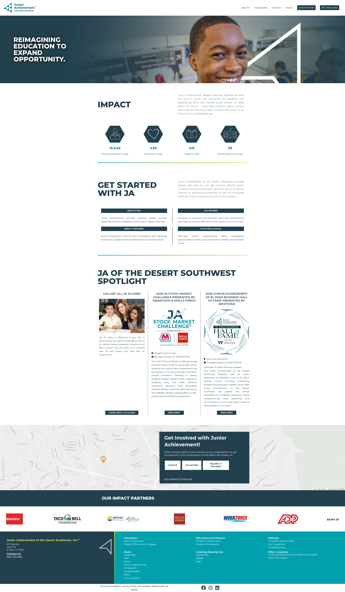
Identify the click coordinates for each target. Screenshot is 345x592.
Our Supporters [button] (276, 544)
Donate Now (306, 7)
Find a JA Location (277, 558)
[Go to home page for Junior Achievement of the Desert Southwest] (19, 8)
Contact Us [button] (14, 554)
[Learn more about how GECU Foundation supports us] (313, 518)
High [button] (198, 561)
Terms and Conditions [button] (110, 586)
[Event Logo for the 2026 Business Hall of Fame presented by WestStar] (226, 332)
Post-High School (211, 229)
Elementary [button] (202, 555)
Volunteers (211, 210)
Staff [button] (126, 558)
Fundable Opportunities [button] (281, 541)
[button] (249, 8)
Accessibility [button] (144, 586)
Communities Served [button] (135, 565)
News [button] (127, 574)
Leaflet (315, 489)
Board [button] (127, 561)
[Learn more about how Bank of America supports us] (88, 518)
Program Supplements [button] (208, 541)
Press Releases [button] (131, 571)
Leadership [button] (130, 555)
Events (276, 8)
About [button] (127, 552)
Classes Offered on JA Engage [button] (140, 544)
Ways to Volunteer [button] (134, 541)
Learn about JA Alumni (122, 412)
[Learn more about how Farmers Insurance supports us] (257, 518)
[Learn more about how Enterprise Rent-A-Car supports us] (201, 518)
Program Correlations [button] (207, 544)
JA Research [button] (130, 568)
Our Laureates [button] (131, 578)
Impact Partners (134, 229)
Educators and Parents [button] (210, 538)
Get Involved (329, 7)
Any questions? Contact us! (178, 479)
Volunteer (191, 465)
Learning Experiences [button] (209, 552)
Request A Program (216, 465)
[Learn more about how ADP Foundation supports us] (32, 518)
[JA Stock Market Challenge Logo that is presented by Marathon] (174, 328)
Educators (134, 210)
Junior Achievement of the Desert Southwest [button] (292, 554)
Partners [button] (273, 538)
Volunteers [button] (130, 538)
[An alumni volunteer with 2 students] (122, 316)
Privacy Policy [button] (129, 586)
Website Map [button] (158, 586)
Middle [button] (199, 558)
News (289, 8)
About (245, 8)
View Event (174, 412)
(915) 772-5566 (14, 556)
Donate (172, 465)
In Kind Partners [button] (277, 547)
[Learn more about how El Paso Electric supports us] (144, 518)
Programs (261, 8)
